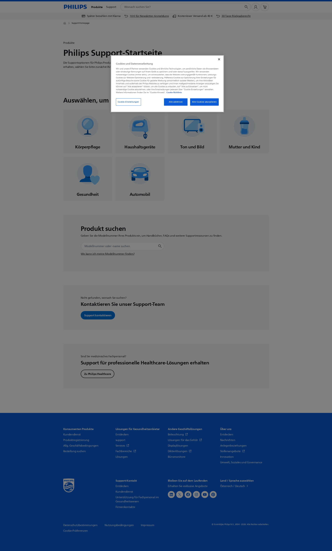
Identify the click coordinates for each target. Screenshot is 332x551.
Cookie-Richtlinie (174, 92)
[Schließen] (219, 59)
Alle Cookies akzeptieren (204, 102)
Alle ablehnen (176, 102)
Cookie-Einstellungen (128, 102)
